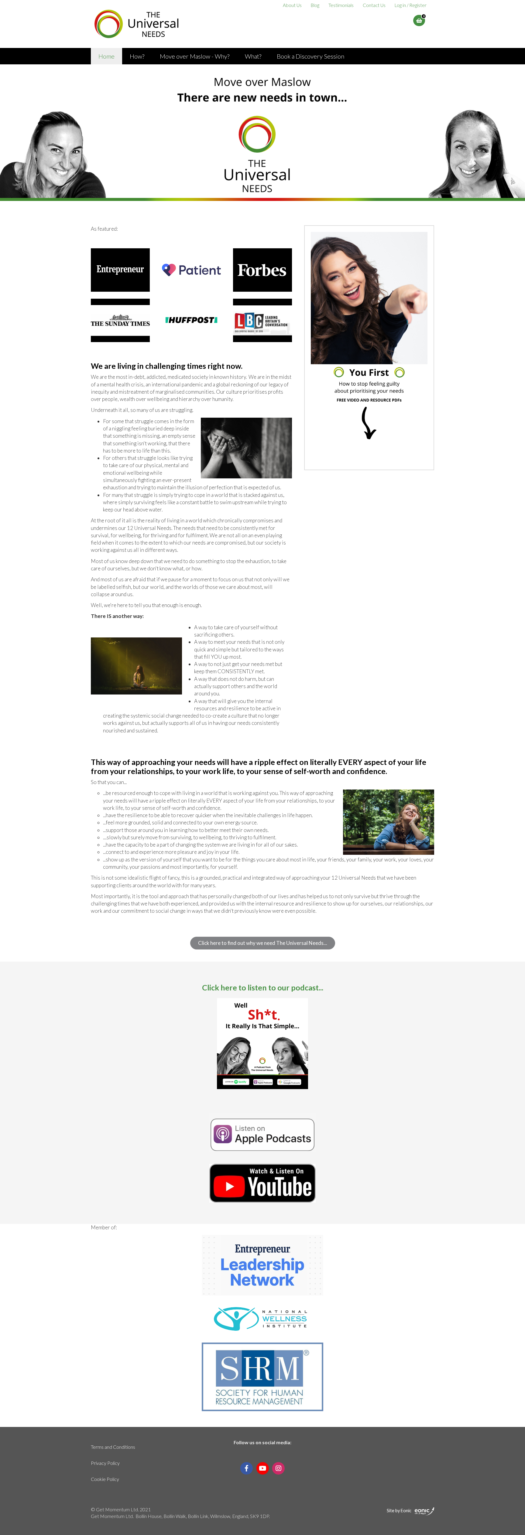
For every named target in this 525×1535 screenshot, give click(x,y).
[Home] (136, 24)
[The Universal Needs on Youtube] (263, 1467)
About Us (292, 5)
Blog (315, 5)
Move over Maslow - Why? (195, 56)
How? (137, 56)
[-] (120, 269)
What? (253, 56)
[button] (419, 20)
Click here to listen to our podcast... (262, 987)
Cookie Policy (105, 1479)
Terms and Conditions (113, 1447)
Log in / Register (411, 5)
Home (106, 56)
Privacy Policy (105, 1463)
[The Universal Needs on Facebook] (246, 1467)
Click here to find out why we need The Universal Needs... (262, 943)
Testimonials (341, 5)
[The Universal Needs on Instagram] (278, 1467)
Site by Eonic (399, 1510)
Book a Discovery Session (310, 56)
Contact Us (374, 5)
